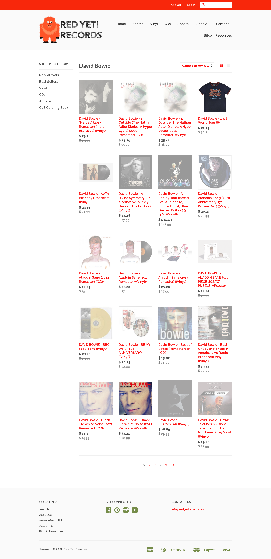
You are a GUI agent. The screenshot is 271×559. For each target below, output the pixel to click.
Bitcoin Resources (218, 35)
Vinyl (154, 24)
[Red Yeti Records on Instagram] (126, 511)
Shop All (202, 24)
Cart (178, 5)
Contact (222, 24)
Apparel (183, 24)
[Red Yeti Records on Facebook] (108, 511)
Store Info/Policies (52, 520)
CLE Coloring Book (53, 108)
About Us (45, 514)
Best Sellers (48, 82)
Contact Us (46, 526)
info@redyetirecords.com (188, 509)
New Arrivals (49, 75)
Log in (191, 4)
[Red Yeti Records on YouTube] (135, 511)
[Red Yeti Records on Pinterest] (117, 511)
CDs (168, 24)
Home (121, 24)
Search (138, 24)
